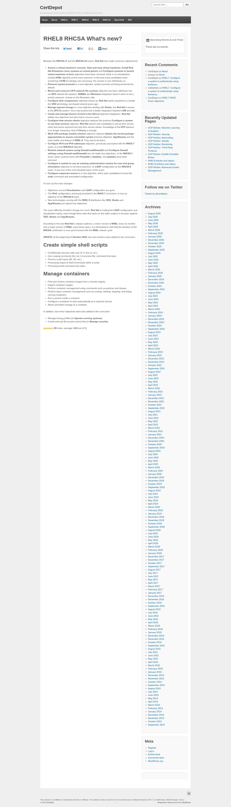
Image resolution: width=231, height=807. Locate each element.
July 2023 (153, 335)
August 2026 (154, 213)
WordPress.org (155, 761)
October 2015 (155, 642)
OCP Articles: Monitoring (160, 144)
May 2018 (153, 540)
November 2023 (156, 322)
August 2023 (154, 332)
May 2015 (153, 658)
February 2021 (155, 431)
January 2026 (155, 236)
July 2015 (153, 652)
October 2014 (155, 682)
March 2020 (154, 467)
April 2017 (153, 583)
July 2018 (153, 533)
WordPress (186, 802)
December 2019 (156, 477)
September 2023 (156, 329)
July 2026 (153, 216)
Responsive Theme (164, 802)
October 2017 (155, 563)
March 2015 (154, 665)
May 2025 (153, 263)
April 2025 (153, 266)
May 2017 (153, 579)
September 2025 (156, 249)
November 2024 (156, 282)
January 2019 (155, 513)
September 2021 (156, 408)
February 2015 (155, 668)
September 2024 (156, 289)
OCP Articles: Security (159, 134)
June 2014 (153, 695)
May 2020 (153, 461)
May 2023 (153, 342)
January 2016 (155, 632)
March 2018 (154, 546)
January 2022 (155, 395)
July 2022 (153, 375)
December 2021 (156, 398)
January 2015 (155, 672)
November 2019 (156, 480)
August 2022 (154, 372)
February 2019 (155, 510)
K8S (130, 20)
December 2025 (156, 240)
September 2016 (156, 606)
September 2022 (156, 368)
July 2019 (153, 494)
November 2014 (156, 678)
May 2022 (153, 381)
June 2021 (153, 418)
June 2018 (153, 536)
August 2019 (154, 490)
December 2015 (156, 635)
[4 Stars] (50, 328)
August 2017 (154, 569)
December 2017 (156, 556)
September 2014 (156, 685)
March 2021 (154, 428)
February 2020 (155, 470)
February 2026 (155, 233)
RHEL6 (64, 20)
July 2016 (153, 612)
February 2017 (155, 589)
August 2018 (154, 530)
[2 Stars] (46, 328)
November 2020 (156, 441)
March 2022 (154, 388)
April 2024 (153, 306)
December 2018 (156, 517)
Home (45, 20)
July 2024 (153, 296)
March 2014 (154, 705)
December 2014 (156, 675)
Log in (151, 751)
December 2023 (156, 319)
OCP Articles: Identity (158, 141)
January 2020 (155, 474)
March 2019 (154, 507)
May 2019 (153, 500)
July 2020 (153, 454)
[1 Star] (44, 328)
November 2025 (156, 243)
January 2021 (155, 434)
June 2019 (153, 497)
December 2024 (156, 279)
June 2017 (153, 576)
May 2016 (153, 619)
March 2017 (154, 586)
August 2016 (154, 609)
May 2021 (153, 421)
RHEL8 (85, 20)
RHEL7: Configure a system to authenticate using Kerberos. (164, 81)
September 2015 (156, 645)
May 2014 (153, 698)
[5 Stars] (52, 328)
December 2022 (156, 358)
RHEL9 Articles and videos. (161, 160)
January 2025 (155, 276)
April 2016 (153, 622)
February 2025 (155, 273)
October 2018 (155, 523)
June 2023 (153, 339)
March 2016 (154, 625)
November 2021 (156, 401)
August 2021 (154, 411)
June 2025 (153, 259)
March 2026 (154, 230)
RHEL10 (106, 20)
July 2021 (153, 414)
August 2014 (154, 688)
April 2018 (153, 543)
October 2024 (155, 286)
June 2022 (153, 378)
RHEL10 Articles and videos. (162, 164)
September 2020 (156, 447)
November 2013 (156, 718)
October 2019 (155, 484)
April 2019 (153, 503)
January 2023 (155, 355)
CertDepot (51, 7)
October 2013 (155, 721)
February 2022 (155, 391)
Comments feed (156, 757)
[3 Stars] (48, 328)
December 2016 (156, 596)
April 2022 (153, 385)
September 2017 (156, 566)
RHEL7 (75, 20)
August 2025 (154, 253)
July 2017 (153, 573)
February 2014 (155, 708)
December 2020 (156, 437)
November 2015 (156, 639)
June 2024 (153, 299)
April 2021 (153, 424)
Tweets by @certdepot (156, 193)
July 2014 (153, 691)
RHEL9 (95, 20)
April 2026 (153, 226)
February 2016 (155, 629)
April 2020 (153, 464)
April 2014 (153, 701)
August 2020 (154, 451)
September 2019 (156, 487)
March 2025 (154, 269)
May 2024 (153, 302)
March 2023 (154, 348)
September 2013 (156, 724)
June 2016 (153, 616)
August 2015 (154, 649)
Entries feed (154, 754)
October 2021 (155, 405)
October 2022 (155, 365)
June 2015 (153, 655)
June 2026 (153, 220)
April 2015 (153, 662)
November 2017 (156, 560)
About (54, 20)
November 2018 (156, 520)
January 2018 (155, 553)
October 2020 (155, 444)
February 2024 (155, 312)
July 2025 (153, 256)
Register (152, 748)
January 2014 (155, 711)
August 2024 (154, 292)
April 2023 (153, 345)
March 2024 (154, 309)
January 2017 (155, 593)
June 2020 (153, 457)
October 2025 (155, 246)
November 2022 (156, 362)
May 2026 (153, 223)
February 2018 (155, 550)
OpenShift (119, 20)
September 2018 (156, 527)
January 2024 (155, 315)
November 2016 (156, 599)
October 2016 (155, 602)
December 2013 (156, 715)
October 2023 (155, 325)
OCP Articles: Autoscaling (160, 137)
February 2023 (155, 352)
